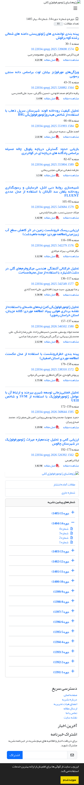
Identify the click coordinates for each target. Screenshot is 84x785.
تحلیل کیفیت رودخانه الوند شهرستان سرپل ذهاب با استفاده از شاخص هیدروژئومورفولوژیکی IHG (42, 112)
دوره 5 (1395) (61, 632)
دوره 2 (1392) (61, 662)
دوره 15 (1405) (60, 513)
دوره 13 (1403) (60, 551)
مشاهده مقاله (71, 60)
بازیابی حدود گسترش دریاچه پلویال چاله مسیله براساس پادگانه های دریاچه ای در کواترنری (42, 151)
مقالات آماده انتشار (64, 484)
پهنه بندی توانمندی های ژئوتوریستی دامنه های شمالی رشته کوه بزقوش (42, 35)
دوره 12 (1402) (60, 561)
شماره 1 (64, 542)
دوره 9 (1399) (61, 592)
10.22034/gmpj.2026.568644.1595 (52, 412)
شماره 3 (64, 533)
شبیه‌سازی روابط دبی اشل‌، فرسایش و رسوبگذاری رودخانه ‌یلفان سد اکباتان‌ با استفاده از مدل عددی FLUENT (42, 191)
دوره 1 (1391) (61, 672)
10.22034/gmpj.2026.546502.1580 (52, 326)
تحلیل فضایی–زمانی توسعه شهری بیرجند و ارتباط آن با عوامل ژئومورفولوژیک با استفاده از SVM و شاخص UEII (42, 396)
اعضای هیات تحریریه (65, 704)
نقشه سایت (70, 717)
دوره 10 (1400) (60, 582)
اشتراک (15, 755)
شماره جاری (68, 492)
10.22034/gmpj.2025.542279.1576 (52, 245)
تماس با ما (71, 713)
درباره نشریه (69, 699)
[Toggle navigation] (43, 8)
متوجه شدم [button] (69, 779)
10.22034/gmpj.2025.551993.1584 (52, 126)
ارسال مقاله (70, 708)
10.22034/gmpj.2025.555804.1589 (52, 164)
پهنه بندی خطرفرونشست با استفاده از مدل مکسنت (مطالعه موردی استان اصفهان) (42, 356)
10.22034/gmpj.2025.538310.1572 (52, 369)
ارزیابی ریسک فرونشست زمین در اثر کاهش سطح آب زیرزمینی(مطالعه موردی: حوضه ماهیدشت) (42, 232)
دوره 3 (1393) (61, 652)
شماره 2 (64, 538)
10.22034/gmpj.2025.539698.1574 (52, 49)
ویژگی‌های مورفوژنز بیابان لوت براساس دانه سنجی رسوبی (42, 74)
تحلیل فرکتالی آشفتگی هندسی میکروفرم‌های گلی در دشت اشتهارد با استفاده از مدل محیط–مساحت (42, 270)
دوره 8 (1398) (61, 602)
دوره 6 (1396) (61, 622)
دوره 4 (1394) (61, 642)
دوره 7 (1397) (61, 612)
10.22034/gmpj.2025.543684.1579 (52, 207)
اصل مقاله (45, 60)
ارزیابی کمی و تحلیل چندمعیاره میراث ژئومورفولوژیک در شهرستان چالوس (42, 441)
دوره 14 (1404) (60, 523)
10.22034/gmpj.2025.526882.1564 (52, 88)
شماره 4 (64, 529)
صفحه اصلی (70, 695)
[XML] (24, 19)
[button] (59, 771)
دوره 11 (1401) (60, 572)
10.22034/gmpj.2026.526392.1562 (52, 455)
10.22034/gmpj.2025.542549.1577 (52, 284)
